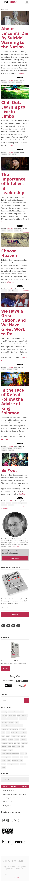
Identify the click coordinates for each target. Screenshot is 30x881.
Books (3, 503)
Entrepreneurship (18, 448)
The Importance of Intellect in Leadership (13, 183)
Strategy (4, 764)
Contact (17, 869)
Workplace (22, 764)
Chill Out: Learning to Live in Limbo (13, 109)
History (8, 736)
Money (13, 746)
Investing (16, 739)
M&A (19, 743)
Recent (5, 786)
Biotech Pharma (12, 715)
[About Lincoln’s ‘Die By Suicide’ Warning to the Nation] (15, 18)
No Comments (26, 82)
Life (9, 154)
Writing (3, 767)
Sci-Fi (25, 757)
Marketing (4, 746)
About (18, 867)
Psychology (4, 757)
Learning (16, 230)
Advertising (4, 712)
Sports (21, 760)
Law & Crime (11, 82)
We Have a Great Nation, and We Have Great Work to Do (13, 322)
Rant (10, 757)
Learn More (15, 546)
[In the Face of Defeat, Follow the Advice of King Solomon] (15, 379)
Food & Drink (24, 732)
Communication (23, 718)
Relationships (15, 757)
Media (9, 746)
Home (18, 736)
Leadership (19, 82)
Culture (3, 369)
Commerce (15, 718)
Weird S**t (16, 764)
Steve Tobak (10, 80)
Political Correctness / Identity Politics (10, 753)
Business (4, 448)
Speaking (10, 869)
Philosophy (14, 290)
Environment (22, 729)
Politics (15, 369)
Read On (22, 73)
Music (18, 746)
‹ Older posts (4, 508)
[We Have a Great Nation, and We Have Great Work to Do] (15, 300)
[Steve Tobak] (9, 2)
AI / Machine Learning (13, 712)
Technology (9, 764)
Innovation (4, 739)
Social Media (15, 760)
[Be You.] (15, 459)
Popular (13, 786)
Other (22, 746)
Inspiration (4, 82)
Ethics (3, 732)
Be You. (9, 470)
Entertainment (5, 729)
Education (14, 503)
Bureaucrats (24, 715)
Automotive (4, 715)
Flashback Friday (15, 732)
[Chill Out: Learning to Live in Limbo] (15, 92)
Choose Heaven (9, 253)
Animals (22, 712)
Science (14, 154)
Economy (14, 725)
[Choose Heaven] (15, 240)
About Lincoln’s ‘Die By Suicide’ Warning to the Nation (14, 38)
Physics (10, 750)
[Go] (26, 700)
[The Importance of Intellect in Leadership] (15, 163)
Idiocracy (23, 736)
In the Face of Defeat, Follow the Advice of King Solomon (12, 401)
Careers (4, 230)
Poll (26, 753)
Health (3, 736)
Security (9, 760)
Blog (4, 867)
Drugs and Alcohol (6, 725)
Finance (8, 732)
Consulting (11, 722)
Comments (23, 786)
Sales (21, 757)
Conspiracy (4, 722)
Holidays (13, 736)
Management (24, 743)
